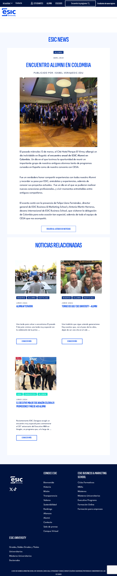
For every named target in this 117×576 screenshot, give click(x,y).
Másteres (82, 491)
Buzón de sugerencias (76, 571)
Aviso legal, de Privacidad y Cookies (53, 571)
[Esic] (20, 479)
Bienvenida (49, 483)
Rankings (48, 509)
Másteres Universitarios (89, 496)
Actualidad (6, 3)
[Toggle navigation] (112, 12)
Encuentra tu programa (79, 3)
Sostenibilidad (50, 505)
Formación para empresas (90, 509)
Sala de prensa (51, 527)
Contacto (19, 3)
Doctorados (14, 560)
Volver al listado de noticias (59, 228)
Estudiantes (38, 3)
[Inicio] (8, 12)
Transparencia (50, 496)
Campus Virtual (51, 531)
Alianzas (48, 514)
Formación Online (86, 505)
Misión (47, 491)
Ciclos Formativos (86, 483)
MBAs (80, 487)
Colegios (58, 3)
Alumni (49, 3)
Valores (47, 500)
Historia (47, 487)
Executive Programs (87, 500)
